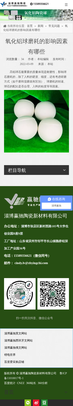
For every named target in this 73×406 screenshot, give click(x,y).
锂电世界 (10, 354)
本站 (50, 64)
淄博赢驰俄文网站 (15, 347)
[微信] (28, 402)
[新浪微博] (36, 402)
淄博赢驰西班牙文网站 (18, 340)
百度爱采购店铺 (14, 361)
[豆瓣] (44, 402)
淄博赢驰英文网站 (15, 333)
